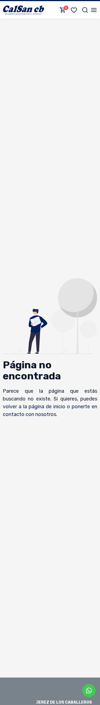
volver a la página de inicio (34, 407)
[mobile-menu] (94, 10)
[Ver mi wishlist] (75, 10)
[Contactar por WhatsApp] (89, 690)
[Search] (85, 10)
